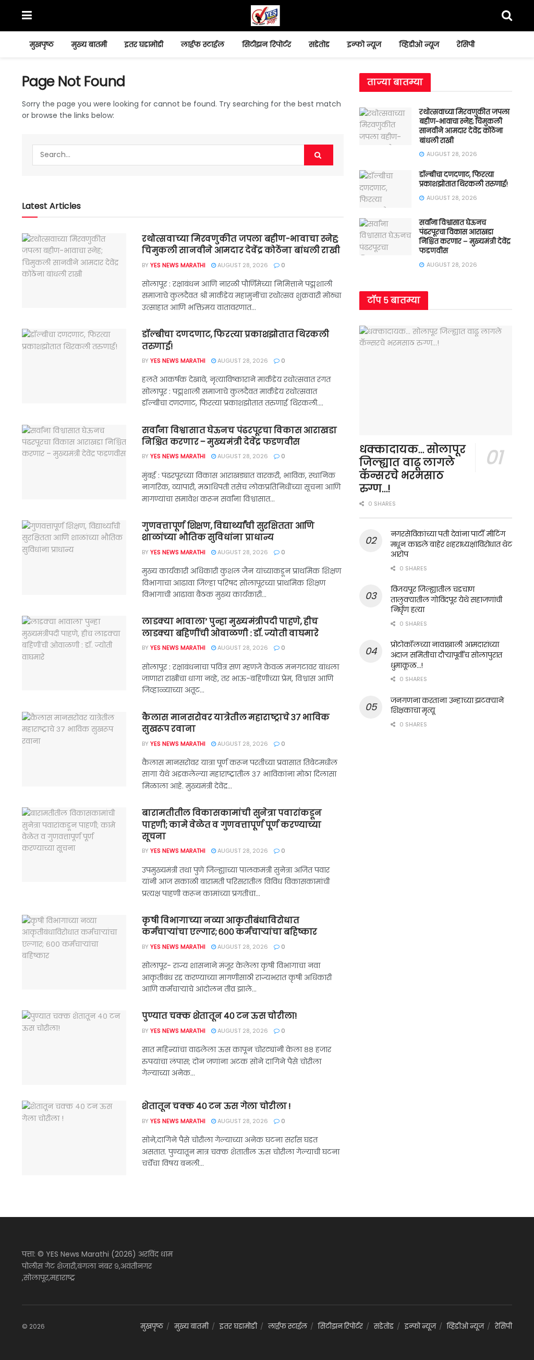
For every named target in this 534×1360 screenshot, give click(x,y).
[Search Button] (318, 155)
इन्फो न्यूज (364, 44)
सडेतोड (319, 44)
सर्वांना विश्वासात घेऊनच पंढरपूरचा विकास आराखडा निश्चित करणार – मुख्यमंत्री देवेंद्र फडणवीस (239, 436)
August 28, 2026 (242, 265)
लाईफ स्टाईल (202, 44)
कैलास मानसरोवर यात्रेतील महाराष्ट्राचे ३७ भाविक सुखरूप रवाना (236, 723)
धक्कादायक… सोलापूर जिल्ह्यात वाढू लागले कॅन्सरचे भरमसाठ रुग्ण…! (412, 469)
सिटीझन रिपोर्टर (266, 44)
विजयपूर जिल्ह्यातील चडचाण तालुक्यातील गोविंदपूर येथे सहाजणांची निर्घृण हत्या (446, 599)
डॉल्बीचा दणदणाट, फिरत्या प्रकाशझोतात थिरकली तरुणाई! (235, 340)
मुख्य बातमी (89, 44)
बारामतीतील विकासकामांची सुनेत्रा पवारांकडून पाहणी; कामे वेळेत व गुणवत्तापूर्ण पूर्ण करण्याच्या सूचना (231, 824)
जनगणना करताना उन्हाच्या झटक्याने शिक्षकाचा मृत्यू (447, 705)
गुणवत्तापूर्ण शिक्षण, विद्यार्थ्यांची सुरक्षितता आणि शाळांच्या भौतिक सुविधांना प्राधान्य (228, 531)
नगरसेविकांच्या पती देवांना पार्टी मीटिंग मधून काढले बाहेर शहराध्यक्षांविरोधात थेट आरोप (451, 544)
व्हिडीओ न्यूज (419, 44)
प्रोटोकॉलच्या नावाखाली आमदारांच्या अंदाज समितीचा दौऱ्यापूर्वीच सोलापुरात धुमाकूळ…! (446, 654)
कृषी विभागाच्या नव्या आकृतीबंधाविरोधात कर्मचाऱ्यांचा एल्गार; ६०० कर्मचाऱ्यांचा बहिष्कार (229, 926)
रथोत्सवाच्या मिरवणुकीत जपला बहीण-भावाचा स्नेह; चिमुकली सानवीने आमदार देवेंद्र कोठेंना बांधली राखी (241, 244)
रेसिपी (466, 44)
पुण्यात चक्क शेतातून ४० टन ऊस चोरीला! (219, 1016)
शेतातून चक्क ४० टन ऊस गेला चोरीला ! (216, 1106)
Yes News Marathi (177, 265)
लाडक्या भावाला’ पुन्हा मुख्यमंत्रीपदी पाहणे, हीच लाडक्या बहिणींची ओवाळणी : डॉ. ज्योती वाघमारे (230, 627)
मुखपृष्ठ (42, 44)
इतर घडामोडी (144, 44)
